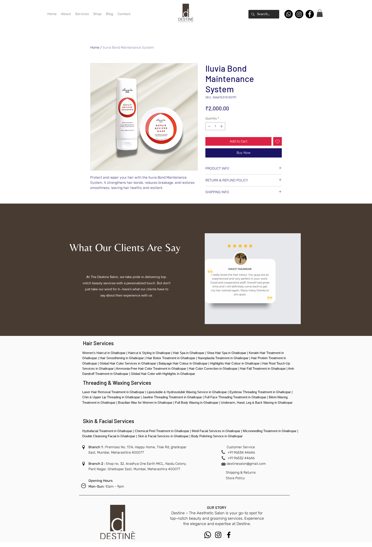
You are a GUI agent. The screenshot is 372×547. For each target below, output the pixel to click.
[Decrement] (208, 126)
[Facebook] (309, 14)
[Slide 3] (255, 319)
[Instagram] (299, 14)
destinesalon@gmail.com (246, 464)
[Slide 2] (250, 318)
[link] (319, 13)
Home (94, 47)
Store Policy (235, 478)
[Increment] (222, 126)
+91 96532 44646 (241, 458)
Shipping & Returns (241, 472)
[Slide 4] (260, 318)
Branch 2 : (97, 464)
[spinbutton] (215, 126)
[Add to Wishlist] (277, 141)
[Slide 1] (245, 318)
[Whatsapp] (288, 14)
